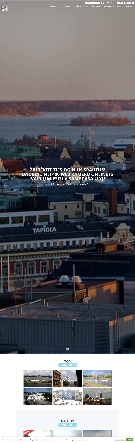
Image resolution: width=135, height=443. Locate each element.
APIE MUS (120, 6)
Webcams (54, 6)
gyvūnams (65, 6)
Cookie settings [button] (120, 440)
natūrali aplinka (81, 6)
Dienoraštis (109, 6)
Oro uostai (96, 6)
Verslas (129, 6)
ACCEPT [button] (129, 440)
